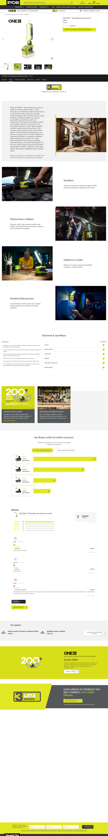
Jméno (35, 417)
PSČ (56, 425)
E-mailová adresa (38, 425)
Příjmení (57, 417)
